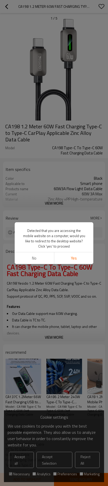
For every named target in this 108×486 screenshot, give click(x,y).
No (34, 258)
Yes (74, 258)
